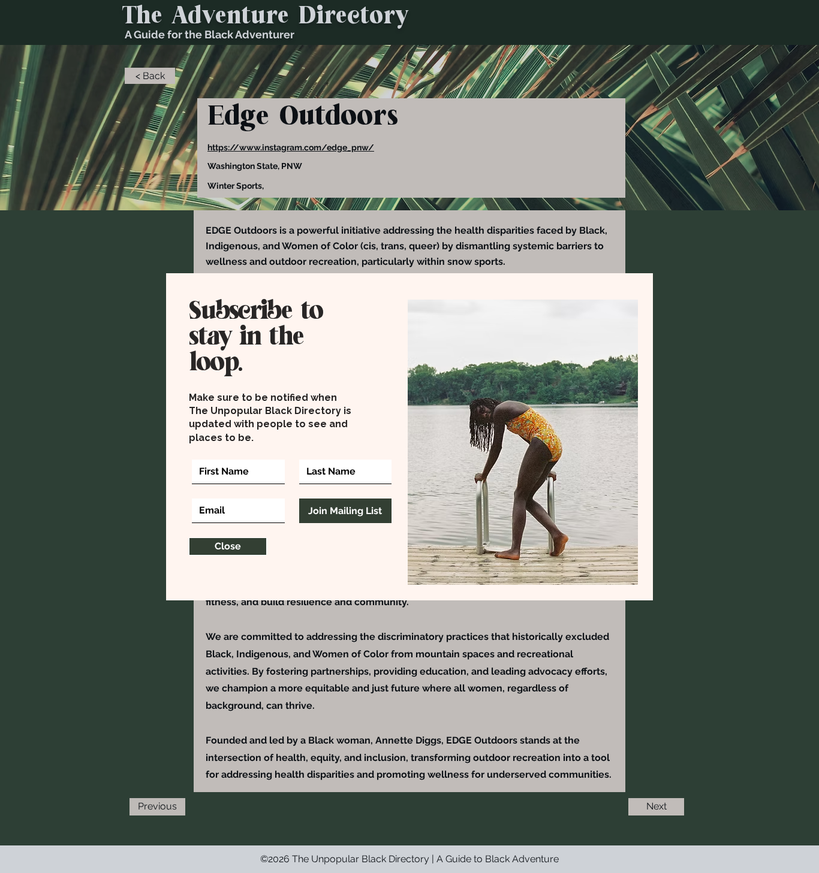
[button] (228, 546)
